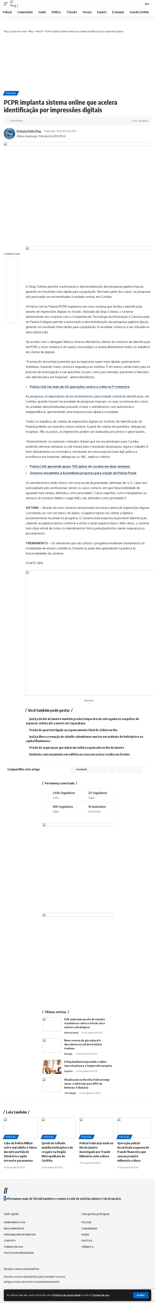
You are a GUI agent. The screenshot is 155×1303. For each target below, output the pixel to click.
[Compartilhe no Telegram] (44, 121)
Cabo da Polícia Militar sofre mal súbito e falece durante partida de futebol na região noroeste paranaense (20, 1152)
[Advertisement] (77, 61)
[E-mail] (11, 298)
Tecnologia (70, 1092)
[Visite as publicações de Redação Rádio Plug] (9, 133)
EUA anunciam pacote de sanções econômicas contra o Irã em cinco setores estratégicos (84, 1023)
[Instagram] (60, 808)
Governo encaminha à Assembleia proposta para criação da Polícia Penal (83, 473)
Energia (68, 1053)
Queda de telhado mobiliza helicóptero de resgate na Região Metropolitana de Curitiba (57, 1152)
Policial (11, 93)
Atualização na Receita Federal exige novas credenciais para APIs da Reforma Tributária (87, 1083)
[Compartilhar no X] (32, 121)
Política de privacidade (67, 1295)
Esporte (68, 1071)
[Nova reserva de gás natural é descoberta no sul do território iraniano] (52, 1045)
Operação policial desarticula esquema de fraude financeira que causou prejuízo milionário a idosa (133, 1152)
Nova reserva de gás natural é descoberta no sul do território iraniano (83, 1044)
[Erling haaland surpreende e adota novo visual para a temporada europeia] (52, 1067)
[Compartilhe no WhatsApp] (38, 121)
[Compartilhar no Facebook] (26, 121)
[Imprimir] (56, 121)
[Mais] (62, 121)
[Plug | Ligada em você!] (14, 4)
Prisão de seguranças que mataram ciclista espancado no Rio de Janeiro (76, 747)
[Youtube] (95, 808)
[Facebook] (60, 795)
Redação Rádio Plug (29, 131)
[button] (140, 1295)
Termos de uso (100, 1295)
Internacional (71, 1032)
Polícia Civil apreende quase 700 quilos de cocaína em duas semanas (80, 466)
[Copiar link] (50, 121)
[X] (95, 795)
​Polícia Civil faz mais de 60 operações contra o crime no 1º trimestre (80, 387)
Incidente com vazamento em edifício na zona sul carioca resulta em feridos (79, 754)
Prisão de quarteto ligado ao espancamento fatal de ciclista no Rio (73, 730)
